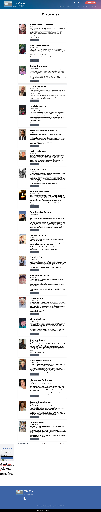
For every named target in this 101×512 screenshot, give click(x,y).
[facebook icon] (24, 498)
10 (55, 443)
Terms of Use (51, 506)
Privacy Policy (44, 506)
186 (63, 443)
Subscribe (7, 458)
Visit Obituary (34, 39)
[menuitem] (62, 6)
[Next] (66, 443)
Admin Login (57, 506)
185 (60, 443)
